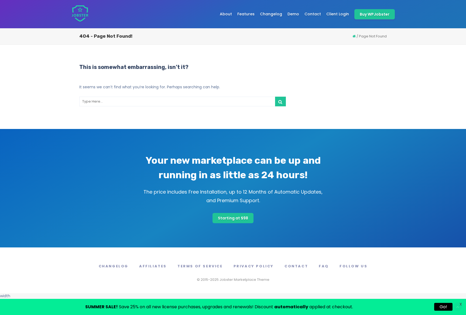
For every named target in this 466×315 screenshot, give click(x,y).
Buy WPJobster (374, 14)
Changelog (271, 14)
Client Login (337, 14)
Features (246, 14)
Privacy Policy (254, 266)
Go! (443, 307)
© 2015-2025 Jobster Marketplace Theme (233, 279)
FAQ (324, 266)
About (226, 14)
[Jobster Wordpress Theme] (79, 14)
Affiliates (153, 266)
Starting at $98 (233, 218)
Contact (312, 14)
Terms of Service (200, 266)
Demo (293, 14)
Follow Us (353, 266)
